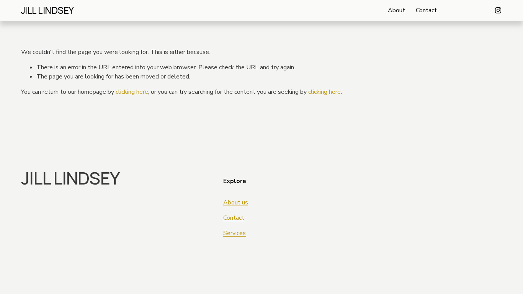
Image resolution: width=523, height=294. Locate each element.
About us (235, 202)
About (396, 10)
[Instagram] (498, 10)
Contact (426, 10)
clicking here (132, 92)
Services (234, 233)
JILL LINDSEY (47, 10)
